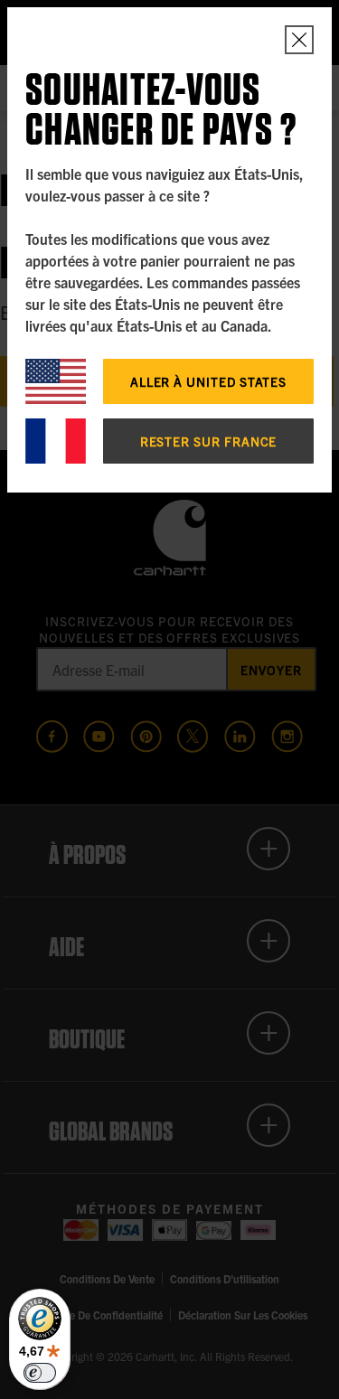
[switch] (40, 1373)
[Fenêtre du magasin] (299, 39)
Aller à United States (208, 381)
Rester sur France (209, 441)
